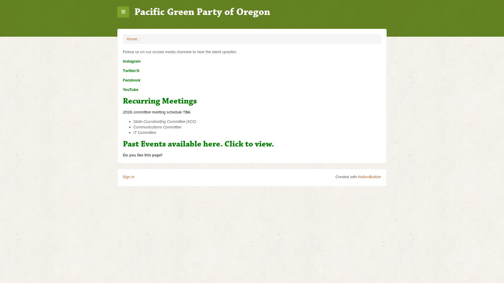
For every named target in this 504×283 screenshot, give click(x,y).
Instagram (132, 61)
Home (132, 39)
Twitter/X (131, 70)
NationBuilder (369, 177)
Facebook (131, 80)
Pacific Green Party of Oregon (202, 12)
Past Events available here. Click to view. (198, 144)
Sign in (128, 177)
